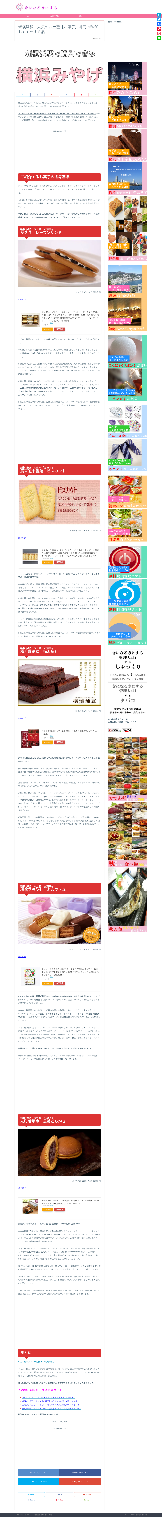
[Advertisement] (39, 149)
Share (59, 1495)
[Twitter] (159, 19)
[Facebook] (159, 24)
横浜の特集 (54, 16)
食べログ (22, 299)
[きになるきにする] (36, 7)
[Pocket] (159, 33)
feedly (88, 1500)
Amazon (47, 329)
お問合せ (81, 16)
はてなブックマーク (38, 1472)
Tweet (32, 1495)
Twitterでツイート (39, 1481)
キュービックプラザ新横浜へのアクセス (36, 1362)
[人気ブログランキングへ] (113, 731)
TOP (28, 16)
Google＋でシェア (80, 1481)
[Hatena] (159, 14)
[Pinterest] (159, 28)
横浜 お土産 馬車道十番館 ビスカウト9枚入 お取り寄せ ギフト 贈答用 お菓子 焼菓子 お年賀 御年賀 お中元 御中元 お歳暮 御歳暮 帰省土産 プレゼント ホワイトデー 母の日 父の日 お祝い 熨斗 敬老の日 (70, 553)
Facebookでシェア (80, 1472)
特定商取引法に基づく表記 (43, 1515)
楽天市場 (59, 329)
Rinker (51, 323)
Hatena (32, 1500)
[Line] (159, 38)
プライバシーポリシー (23, 1515)
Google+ (88, 1495)
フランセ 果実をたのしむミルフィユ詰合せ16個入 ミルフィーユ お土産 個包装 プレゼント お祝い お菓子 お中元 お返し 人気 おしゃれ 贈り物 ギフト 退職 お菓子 (70, 972)
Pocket (60, 1500)
